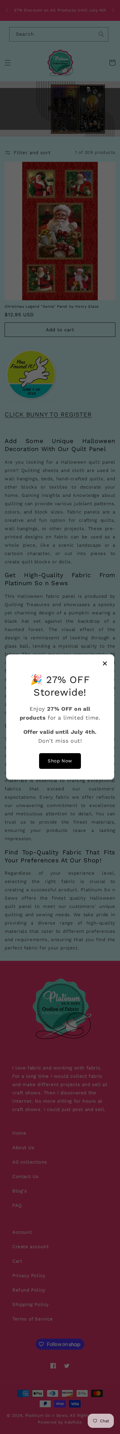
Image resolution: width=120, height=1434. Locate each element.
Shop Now (60, 761)
